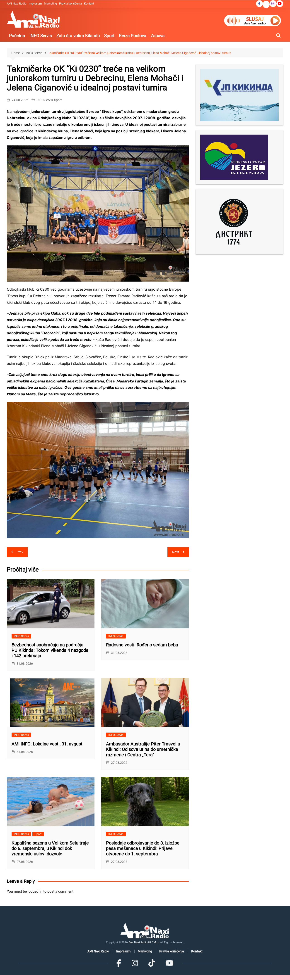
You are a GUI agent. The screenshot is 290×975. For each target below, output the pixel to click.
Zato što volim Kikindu (78, 35)
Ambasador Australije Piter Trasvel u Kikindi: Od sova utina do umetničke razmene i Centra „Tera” (143, 749)
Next (175, 552)
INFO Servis (40, 35)
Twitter (266, 4)
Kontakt (89, 3)
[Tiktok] (151, 963)
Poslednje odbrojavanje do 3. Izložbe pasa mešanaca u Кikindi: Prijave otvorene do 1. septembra (142, 848)
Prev (20, 552)
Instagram (273, 3)
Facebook (259, 3)
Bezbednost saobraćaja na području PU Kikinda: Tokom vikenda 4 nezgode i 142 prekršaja (50, 650)
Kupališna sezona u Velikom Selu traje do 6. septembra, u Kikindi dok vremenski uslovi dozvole (50, 848)
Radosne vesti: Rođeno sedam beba (142, 645)
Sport (109, 35)
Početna (17, 35)
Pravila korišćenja (70, 3)
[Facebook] (119, 963)
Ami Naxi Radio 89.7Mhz (143, 942)
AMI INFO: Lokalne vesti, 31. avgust (47, 744)
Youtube (279, 3)
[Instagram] (135, 963)
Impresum (35, 3)
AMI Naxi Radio (16, 3)
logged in (35, 891)
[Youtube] (169, 963)
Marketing (50, 3)
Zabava (157, 35)
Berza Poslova (132, 35)
